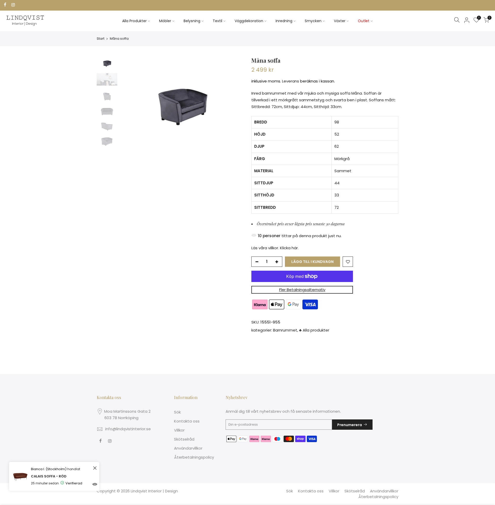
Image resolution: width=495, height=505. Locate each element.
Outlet (363, 20)
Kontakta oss (187, 421)
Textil (217, 20)
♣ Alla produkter (314, 330)
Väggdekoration (249, 20)
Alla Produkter (134, 20)
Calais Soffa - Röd (49, 476)
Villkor (179, 430)
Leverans (290, 81)
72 (336, 207)
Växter (339, 20)
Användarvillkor (188, 448)
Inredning (284, 20)
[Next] (234, 102)
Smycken (313, 20)
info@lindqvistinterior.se (128, 429)
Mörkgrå (342, 158)
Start (100, 38)
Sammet (342, 170)
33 (336, 195)
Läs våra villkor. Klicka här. (275, 248)
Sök (177, 412)
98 (336, 122)
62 (336, 146)
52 (336, 134)
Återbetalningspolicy (194, 457)
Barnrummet (285, 330)
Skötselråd (184, 439)
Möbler (165, 20)
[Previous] (129, 102)
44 (337, 183)
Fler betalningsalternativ (302, 289)
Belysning (192, 20)
